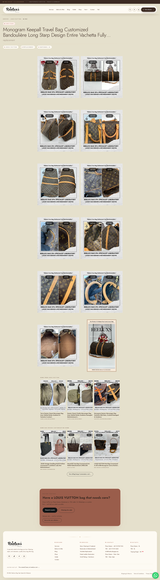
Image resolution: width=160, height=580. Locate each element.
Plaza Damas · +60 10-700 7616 (114, 546)
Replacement (28, 47)
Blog (68, 9)
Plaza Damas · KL (135, 546)
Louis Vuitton (16, 19)
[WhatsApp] (24, 556)
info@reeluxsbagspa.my (111, 551)
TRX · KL (133, 549)
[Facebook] (19, 556)
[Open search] (130, 9)
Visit (86, 9)
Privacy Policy (149, 573)
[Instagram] (9, 556)
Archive (6, 19)
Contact (92, 9)
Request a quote (50, 510)
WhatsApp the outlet (66, 510)
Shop (80, 9)
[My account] (134, 9)
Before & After (60, 9)
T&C (98, 9)
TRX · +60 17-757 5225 (111, 549)
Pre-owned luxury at (29, 567)
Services (51, 9)
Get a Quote (149, 9)
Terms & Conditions (139, 573)
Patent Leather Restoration (87, 554)
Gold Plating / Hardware (87, 557)
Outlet (74, 9)
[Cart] (138, 9)
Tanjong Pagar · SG (137, 552)
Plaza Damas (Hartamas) (60, 502)
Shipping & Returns (126, 573)
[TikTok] (14, 556)
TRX (71, 502)
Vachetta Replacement (86, 551)
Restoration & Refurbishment (88, 549)
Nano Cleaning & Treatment (87, 546)
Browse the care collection (52, 520)
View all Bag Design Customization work (80, 474)
